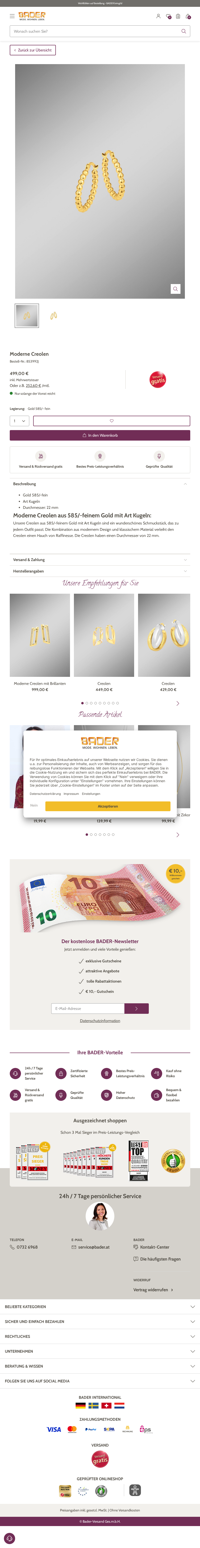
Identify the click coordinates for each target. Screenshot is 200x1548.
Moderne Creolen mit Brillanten (40, 683)
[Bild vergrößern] (175, 289)
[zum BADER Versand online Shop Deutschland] (81, 1406)
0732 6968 (27, 1247)
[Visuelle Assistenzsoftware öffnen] (132, 1490)
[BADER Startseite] (32, 16)
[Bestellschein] (178, 16)
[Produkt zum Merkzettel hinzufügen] (111, 421)
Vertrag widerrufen (150, 1289)
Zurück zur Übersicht (34, 50)
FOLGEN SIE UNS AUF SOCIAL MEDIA (37, 1381)
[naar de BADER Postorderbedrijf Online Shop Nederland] (119, 1406)
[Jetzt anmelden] (136, 1008)
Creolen (104, 683)
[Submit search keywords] (184, 31)
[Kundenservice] (9, 1538)
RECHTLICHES (17, 1336)
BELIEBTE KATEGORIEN (25, 1306)
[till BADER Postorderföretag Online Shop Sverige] (94, 1406)
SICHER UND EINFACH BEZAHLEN (34, 1321)
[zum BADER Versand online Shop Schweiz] (106, 1406)
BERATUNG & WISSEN (24, 1366)
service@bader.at (94, 1247)
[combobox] (100, 31)
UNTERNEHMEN (19, 1351)
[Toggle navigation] (12, 16)
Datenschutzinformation (100, 1020)
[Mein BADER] (158, 16)
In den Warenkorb (103, 435)
